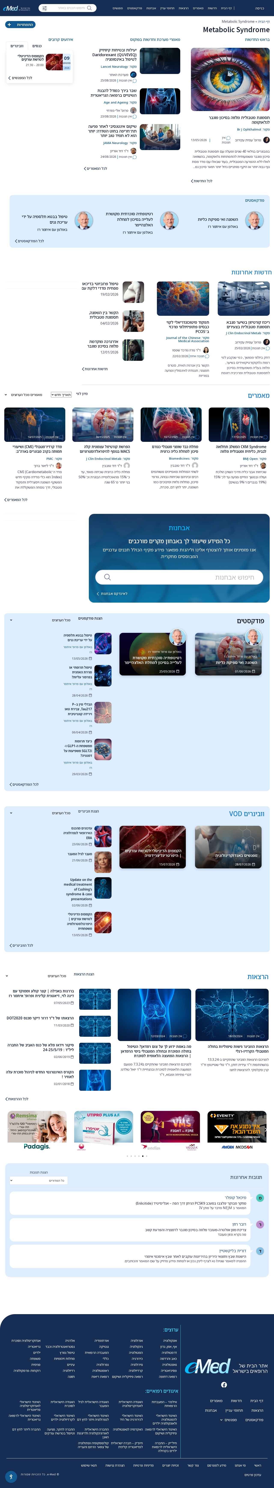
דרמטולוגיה (169, 1352)
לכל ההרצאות (18, 1099)
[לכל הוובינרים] (11, 945)
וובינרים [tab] (16, 46)
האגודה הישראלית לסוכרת (63, 1404)
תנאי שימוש (89, 1465)
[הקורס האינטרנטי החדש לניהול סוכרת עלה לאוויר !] (95, 1080)
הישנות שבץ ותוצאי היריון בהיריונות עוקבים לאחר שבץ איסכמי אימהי (195, 1256)
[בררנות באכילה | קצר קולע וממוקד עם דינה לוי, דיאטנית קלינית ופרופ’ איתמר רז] (95, 999)
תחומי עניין (167, 8)
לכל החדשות (203, 181)
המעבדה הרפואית (97, 1352)
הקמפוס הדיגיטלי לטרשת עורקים (31, 58)
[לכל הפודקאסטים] (16, 241)
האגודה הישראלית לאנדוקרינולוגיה (131, 1404)
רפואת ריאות (100, 1376)
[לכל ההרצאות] (6, 1099)
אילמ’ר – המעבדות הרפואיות (164, 1404)
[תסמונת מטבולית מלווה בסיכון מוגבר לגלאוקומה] (230, 79)
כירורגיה (137, 1358)
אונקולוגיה (170, 1340)
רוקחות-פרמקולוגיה (27, 1370)
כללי (106, 1358)
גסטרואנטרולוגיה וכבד (60, 1346)
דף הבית (226, 8)
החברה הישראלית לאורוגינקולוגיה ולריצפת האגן (93, 1433)
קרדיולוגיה (136, 1370)
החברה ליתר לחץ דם (26, 1429)
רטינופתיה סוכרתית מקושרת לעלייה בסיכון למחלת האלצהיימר (129, 219)
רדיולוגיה (69, 1370)
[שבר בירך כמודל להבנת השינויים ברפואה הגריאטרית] (160, 101)
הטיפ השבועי (130, 21)
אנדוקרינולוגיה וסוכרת (25, 1340)
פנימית (35, 1364)
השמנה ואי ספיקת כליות (218, 219)
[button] (8, 1129)
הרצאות (184, 8)
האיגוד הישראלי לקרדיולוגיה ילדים (63, 1417)
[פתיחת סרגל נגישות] (11, 1477)
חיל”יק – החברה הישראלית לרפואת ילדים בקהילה (164, 1447)
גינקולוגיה (136, 1346)
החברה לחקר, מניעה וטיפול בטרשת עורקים (60, 1431)
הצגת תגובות (39, 1172)
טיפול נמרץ (67, 1352)
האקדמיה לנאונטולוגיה (128, 1429)
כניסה (259, 8)
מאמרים (198, 8)
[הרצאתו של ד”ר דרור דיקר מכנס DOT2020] (95, 1026)
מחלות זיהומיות (64, 1358)
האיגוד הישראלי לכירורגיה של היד (131, 1417)
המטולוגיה (136, 1352)
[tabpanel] (39, 62)
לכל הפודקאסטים (31, 241)
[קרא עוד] (54, 61)
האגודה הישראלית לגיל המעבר (93, 1404)
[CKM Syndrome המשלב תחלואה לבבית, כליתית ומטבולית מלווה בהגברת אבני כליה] (239, 425)
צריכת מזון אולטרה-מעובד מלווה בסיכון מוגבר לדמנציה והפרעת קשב (195, 1230)
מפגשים (118, 8)
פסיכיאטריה (169, 1370)
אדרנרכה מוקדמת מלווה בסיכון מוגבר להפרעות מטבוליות (102, 346)
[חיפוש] (89, 7)
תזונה (71, 1376)
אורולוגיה (137, 1340)
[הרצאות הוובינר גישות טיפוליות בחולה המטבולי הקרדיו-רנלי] (232, 1015)
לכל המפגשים (22, 78)
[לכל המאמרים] (85, 168)
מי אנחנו (240, 1465)
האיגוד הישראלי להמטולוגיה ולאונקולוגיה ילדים (165, 1419)
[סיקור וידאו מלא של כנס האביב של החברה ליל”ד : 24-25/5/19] (95, 1053)
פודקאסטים (134, 8)
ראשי (257, 1465)
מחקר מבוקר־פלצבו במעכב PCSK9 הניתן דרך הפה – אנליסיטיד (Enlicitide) (191, 1203)
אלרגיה (70, 1340)
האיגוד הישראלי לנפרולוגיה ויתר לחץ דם (93, 1417)
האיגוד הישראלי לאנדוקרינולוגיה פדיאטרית (30, 1406)
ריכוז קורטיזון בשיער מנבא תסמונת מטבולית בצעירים (248, 324)
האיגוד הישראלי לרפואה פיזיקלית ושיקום (161, 1431)
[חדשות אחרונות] (83, 369)
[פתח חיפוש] (44, 8)
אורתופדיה (102, 1340)
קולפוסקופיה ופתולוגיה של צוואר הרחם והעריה (93, 1445)
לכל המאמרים (97, 168)
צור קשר (193, 1465)
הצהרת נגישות (115, 1465)
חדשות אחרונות (96, 369)
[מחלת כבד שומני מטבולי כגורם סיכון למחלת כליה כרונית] (171, 425)
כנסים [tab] (37, 46)
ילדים (36, 1352)
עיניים (71, 1364)
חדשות (212, 8)
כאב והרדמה (168, 1358)
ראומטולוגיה (100, 1370)
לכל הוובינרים (22, 945)
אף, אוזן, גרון (168, 1346)
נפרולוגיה (103, 1364)
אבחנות (151, 8)
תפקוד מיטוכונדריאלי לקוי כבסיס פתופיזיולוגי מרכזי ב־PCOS (188, 327)
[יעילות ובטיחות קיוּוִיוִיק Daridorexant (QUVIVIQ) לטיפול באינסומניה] (160, 61)
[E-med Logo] (16, 8)
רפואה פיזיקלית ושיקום (127, 1376)
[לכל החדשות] (192, 181)
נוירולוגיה (137, 1364)
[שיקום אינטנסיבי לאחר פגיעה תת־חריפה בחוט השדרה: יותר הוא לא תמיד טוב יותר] (160, 137)
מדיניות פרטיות (143, 1465)
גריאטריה (34, 1346)
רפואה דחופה (168, 1376)
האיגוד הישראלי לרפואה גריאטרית (24, 1417)
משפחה (35, 1358)
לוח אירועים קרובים (107, 21)
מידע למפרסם (216, 1465)
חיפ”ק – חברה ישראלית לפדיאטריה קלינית (127, 1445)
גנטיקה (104, 1346)
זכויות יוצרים (170, 1465)
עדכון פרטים (252, 1475)
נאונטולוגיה (169, 1364)
